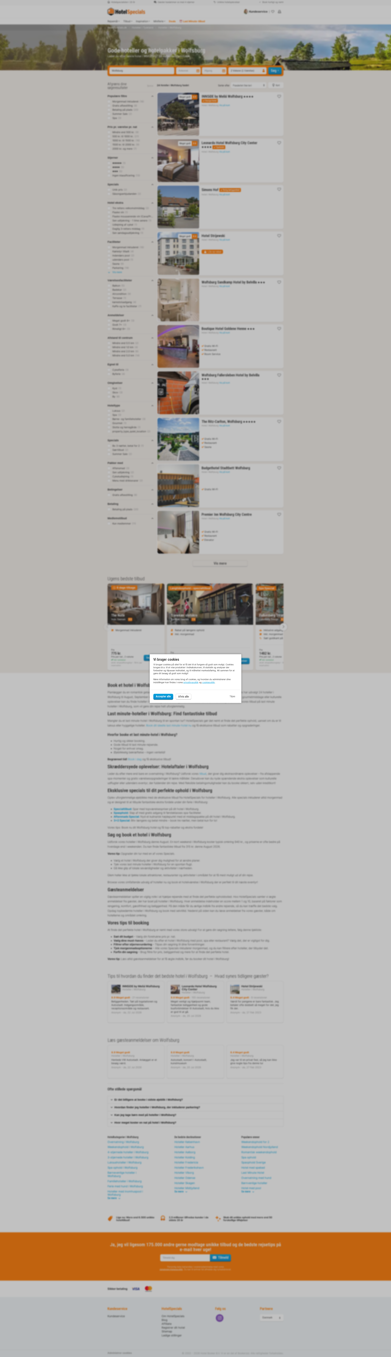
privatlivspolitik (190, 682)
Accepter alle (163, 696)
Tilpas (232, 696)
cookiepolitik (208, 682)
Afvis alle (183, 696)
